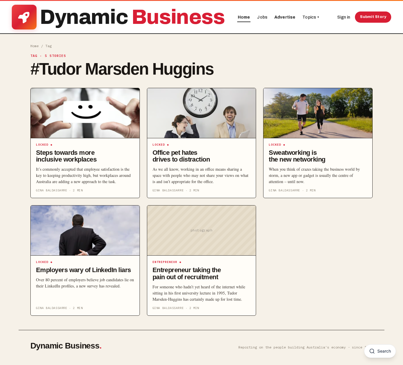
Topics (310, 17)
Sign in (343, 17)
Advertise (284, 17)
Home (244, 17)
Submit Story (373, 17)
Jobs (262, 17)
